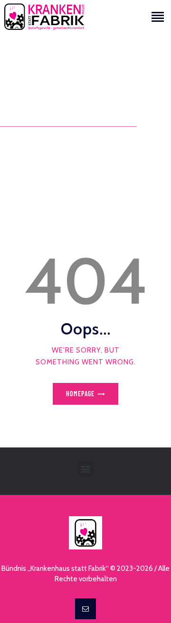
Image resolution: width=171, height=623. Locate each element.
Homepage (80, 394)
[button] (86, 468)
